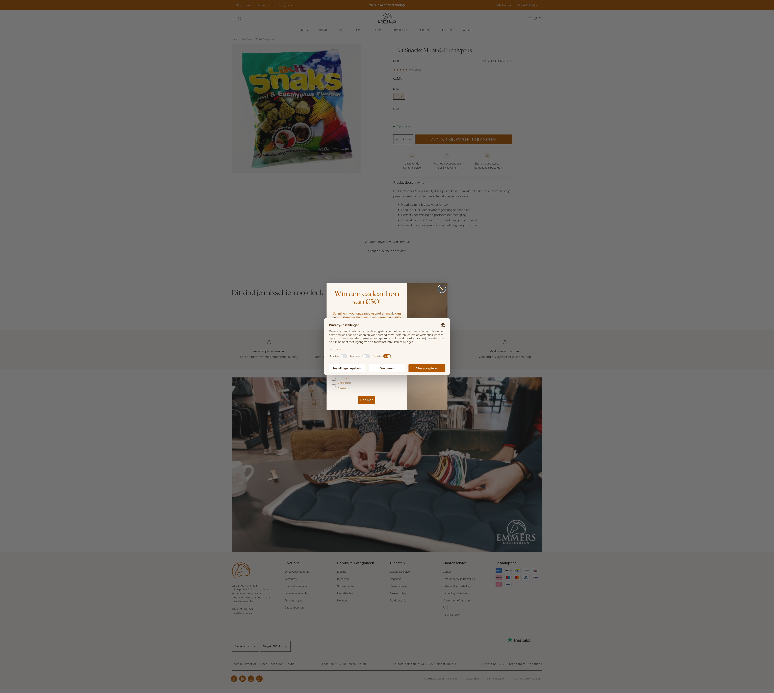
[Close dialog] (441, 288)
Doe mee (366, 400)
